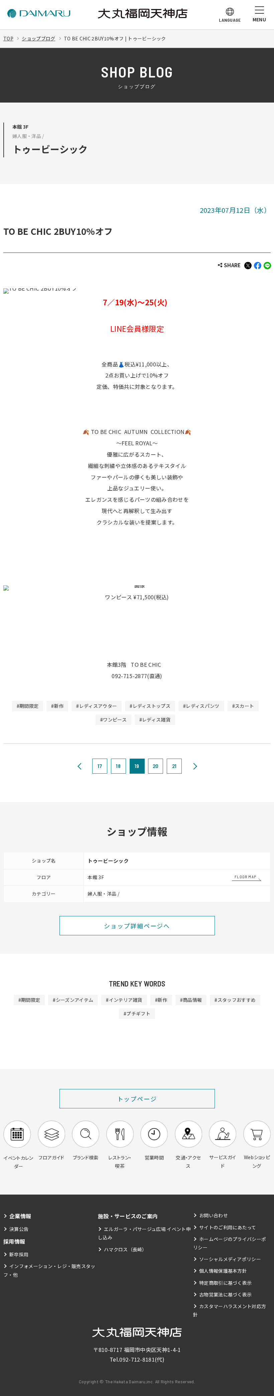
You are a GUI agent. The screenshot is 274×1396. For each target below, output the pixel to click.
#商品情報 (191, 999)
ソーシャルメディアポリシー (230, 1259)
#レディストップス (150, 706)
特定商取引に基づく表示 (225, 1282)
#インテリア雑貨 (124, 999)
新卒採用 (18, 1254)
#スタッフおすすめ (235, 999)
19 (137, 766)
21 (174, 766)
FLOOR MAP (245, 876)
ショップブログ (38, 38)
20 (156, 766)
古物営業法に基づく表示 (225, 1294)
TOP (8, 38)
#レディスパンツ (201, 706)
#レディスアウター (96, 706)
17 (100, 766)
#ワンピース (113, 719)
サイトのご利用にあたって (227, 1227)
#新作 (57, 706)
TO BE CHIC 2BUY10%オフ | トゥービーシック (115, 38)
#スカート (243, 706)
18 (118, 766)
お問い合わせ (213, 1215)
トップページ (137, 1098)
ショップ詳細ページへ (137, 925)
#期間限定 (28, 706)
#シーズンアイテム (73, 999)
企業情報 (20, 1216)
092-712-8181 (137, 1359)
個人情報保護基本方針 (223, 1270)
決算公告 (18, 1229)
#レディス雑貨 (154, 719)
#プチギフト (137, 1013)
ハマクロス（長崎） (125, 1249)
